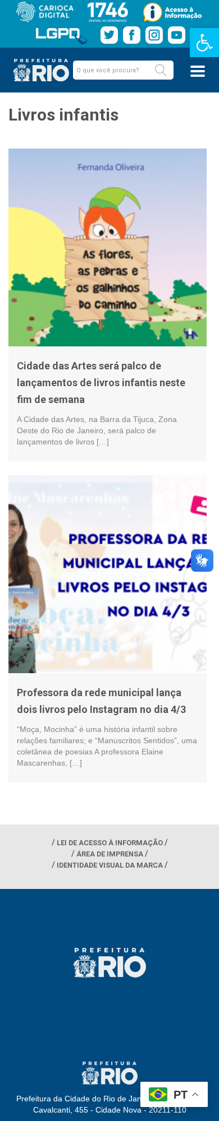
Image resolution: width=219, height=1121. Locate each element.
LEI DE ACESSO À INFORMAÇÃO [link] (110, 843)
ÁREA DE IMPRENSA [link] (109, 854)
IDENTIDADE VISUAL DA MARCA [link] (110, 865)
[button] (161, 70)
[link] (204, 42)
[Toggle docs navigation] (197, 71)
